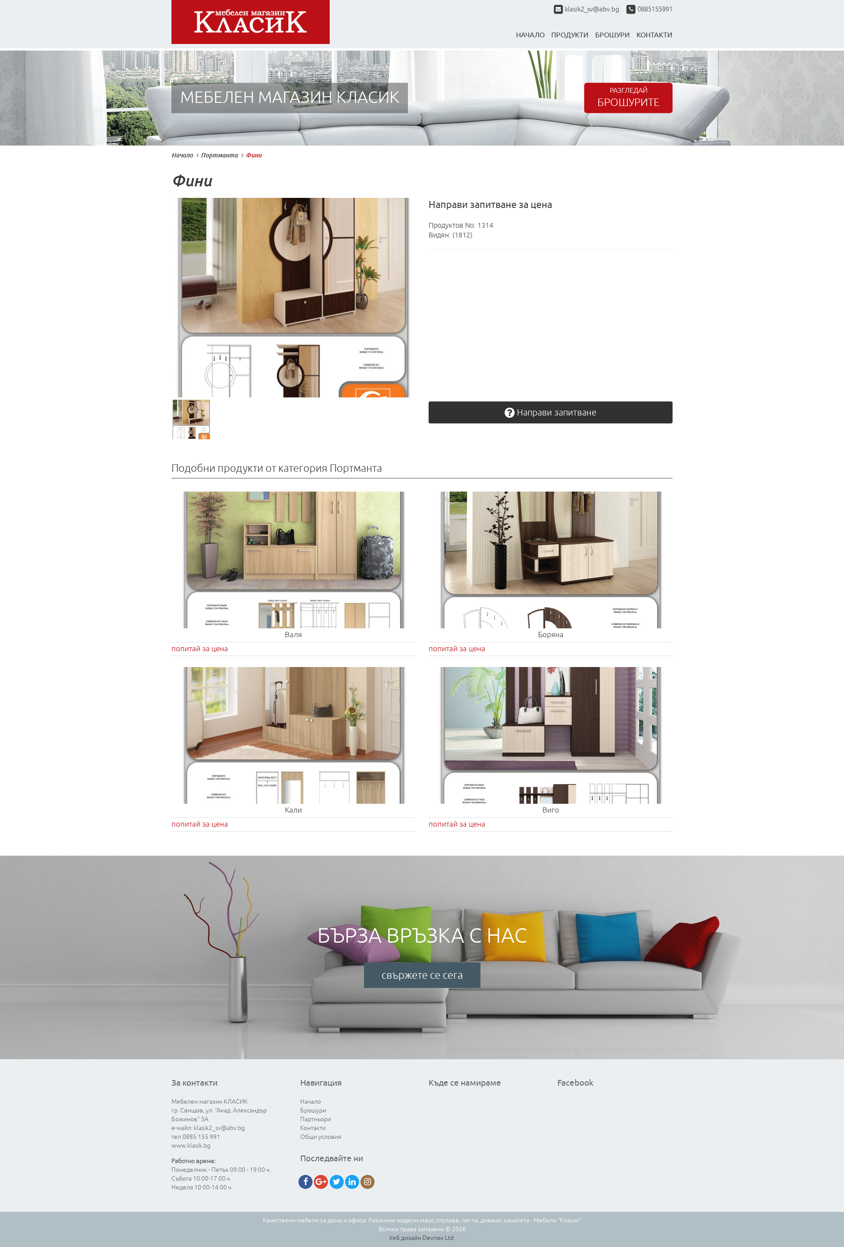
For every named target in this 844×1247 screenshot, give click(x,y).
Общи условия (320, 1137)
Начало (530, 35)
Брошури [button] (612, 35)
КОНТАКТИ (655, 35)
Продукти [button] (570, 35)
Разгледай (628, 97)
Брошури (313, 1110)
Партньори (315, 1119)
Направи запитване (556, 412)
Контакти (313, 1128)
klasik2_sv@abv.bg (592, 9)
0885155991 (654, 9)
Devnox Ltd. (438, 1238)
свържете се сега (422, 975)
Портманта (219, 155)
